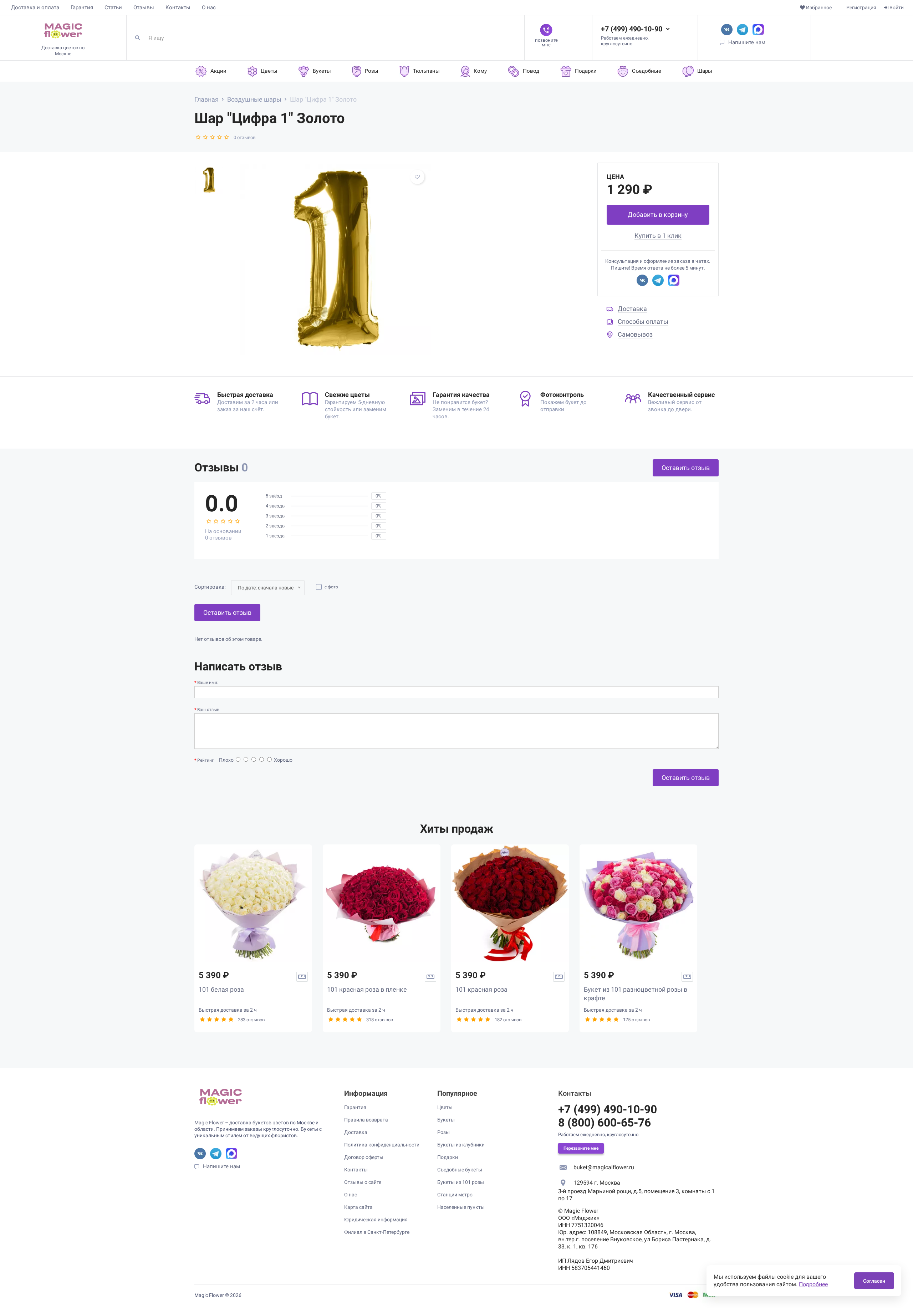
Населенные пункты (461, 1207)
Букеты (446, 1120)
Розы (443, 1132)
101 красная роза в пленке (367, 989)
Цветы (445, 1107)
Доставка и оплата (35, 7)
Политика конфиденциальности (381, 1145)
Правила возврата (366, 1120)
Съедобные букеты (459, 1169)
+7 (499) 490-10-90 (631, 29)
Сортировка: (210, 587)
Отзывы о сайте (362, 1182)
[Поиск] (140, 37)
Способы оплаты (643, 321)
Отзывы (143, 7)
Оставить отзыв (686, 467)
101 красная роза (481, 989)
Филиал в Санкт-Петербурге (376, 1232)
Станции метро (455, 1194)
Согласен (874, 1281)
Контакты (177, 7)
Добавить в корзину (658, 214)
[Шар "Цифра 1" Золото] (335, 259)
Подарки (447, 1157)
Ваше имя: (207, 682)
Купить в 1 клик (658, 235)
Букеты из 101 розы (460, 1182)
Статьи (113, 7)
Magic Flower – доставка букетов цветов (241, 1122)
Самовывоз (635, 334)
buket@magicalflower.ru (603, 1167)
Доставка (632, 308)
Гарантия (82, 7)
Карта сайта (358, 1207)
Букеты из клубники (461, 1145)
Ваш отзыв (208, 709)
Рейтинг (205, 760)
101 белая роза (221, 989)
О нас (209, 7)
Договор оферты (363, 1157)
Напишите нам (746, 42)
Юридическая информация (376, 1219)
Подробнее (813, 1284)
